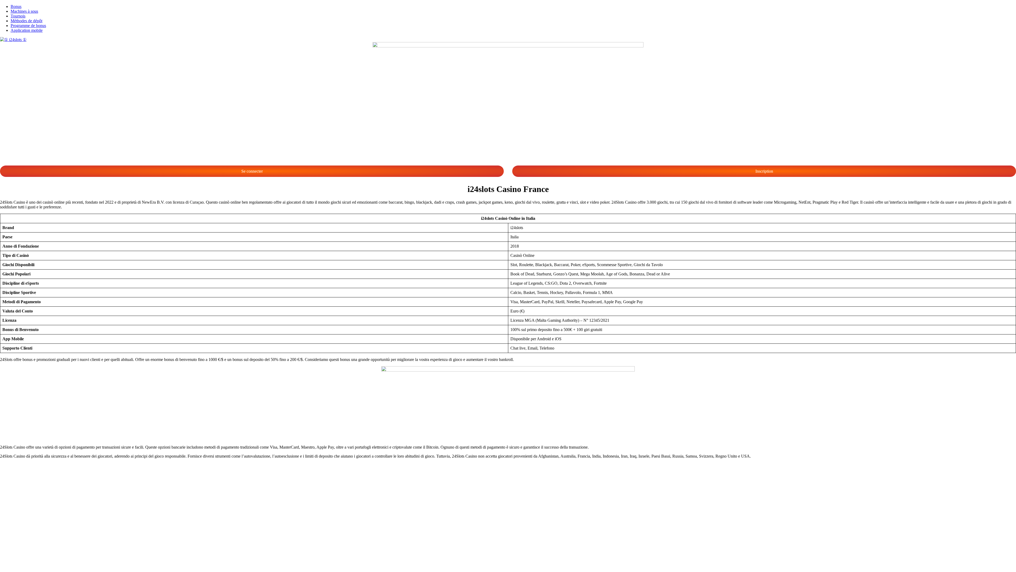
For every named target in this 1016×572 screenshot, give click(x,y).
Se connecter (252, 171)
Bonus (16, 6)
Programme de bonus (28, 25)
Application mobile (27, 30)
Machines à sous (24, 11)
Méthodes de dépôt (26, 21)
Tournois (18, 16)
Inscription (764, 171)
